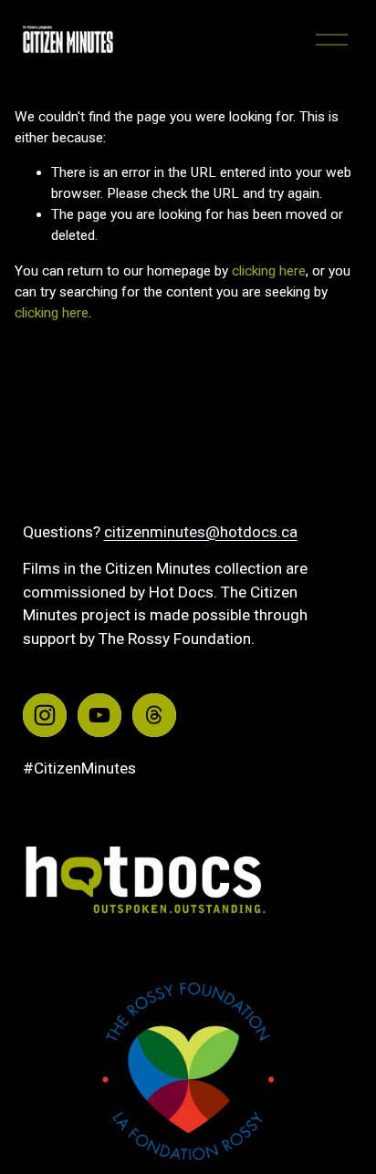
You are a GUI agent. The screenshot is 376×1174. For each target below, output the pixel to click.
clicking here (269, 271)
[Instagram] (45, 715)
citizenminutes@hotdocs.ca (201, 532)
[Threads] (154, 715)
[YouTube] (99, 715)
